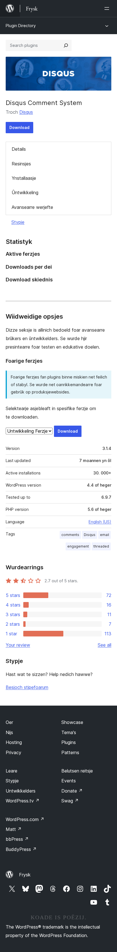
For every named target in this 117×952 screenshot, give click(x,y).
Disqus (26, 112)
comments (70, 535)
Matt (14, 829)
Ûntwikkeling (25, 192)
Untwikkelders (20, 791)
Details (19, 149)
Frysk (25, 874)
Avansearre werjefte (32, 207)
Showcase (72, 722)
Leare (11, 771)
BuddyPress (21, 849)
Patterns (70, 752)
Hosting (14, 742)
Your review (18, 645)
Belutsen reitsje (77, 771)
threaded (101, 546)
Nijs (9, 732)
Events (68, 781)
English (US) (100, 521)
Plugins (68, 742)
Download (19, 127)
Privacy (13, 752)
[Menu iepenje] (108, 8)
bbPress (17, 839)
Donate (72, 791)
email (104, 535)
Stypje (17, 222)
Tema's (68, 732)
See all (104, 645)
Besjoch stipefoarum (27, 687)
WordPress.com (25, 819)
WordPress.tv (22, 801)
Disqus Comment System (44, 102)
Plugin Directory (21, 25)
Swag (70, 801)
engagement (78, 546)
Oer (9, 722)
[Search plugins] (66, 45)
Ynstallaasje (24, 178)
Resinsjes (21, 164)
